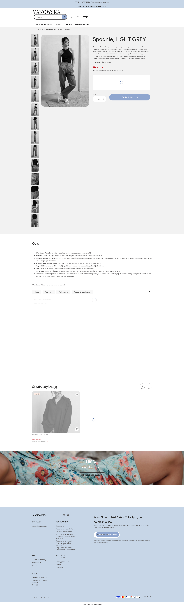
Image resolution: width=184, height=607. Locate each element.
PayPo (58, 565)
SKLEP (41, 30)
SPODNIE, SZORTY (51, 30)
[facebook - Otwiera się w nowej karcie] (68, 515)
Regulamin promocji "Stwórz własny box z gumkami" (64, 543)
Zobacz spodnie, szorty (92, 475)
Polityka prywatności (64, 532)
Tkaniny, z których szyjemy (39, 581)
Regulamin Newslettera (65, 529)
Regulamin (60, 526)
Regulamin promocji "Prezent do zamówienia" (66, 549)
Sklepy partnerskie (39, 577)
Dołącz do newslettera (108, 535)
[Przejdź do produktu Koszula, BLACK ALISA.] (56, 412)
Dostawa (59, 567)
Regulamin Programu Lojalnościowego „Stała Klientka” (65, 536)
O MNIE (35, 585)
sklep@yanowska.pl (40, 526)
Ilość (94, 94)
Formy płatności (62, 562)
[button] (64, 17)
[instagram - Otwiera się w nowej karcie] (64, 515)
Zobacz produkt (77, 429)
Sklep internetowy (91, 604)
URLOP (35, 565)
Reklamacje (36, 562)
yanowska (34, 30)
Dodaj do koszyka (130, 97)
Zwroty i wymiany (39, 560)
